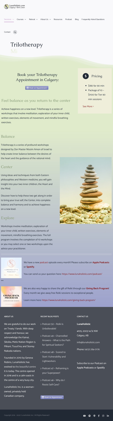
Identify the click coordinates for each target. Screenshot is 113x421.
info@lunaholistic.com (88, 342)
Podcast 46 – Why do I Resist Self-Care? (53, 382)
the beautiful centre (25, 367)
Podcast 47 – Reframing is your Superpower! (55, 370)
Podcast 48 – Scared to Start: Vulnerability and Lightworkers (54, 356)
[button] (15, 32)
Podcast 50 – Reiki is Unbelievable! (52, 326)
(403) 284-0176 (92, 349)
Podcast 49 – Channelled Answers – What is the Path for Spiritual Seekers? (56, 340)
